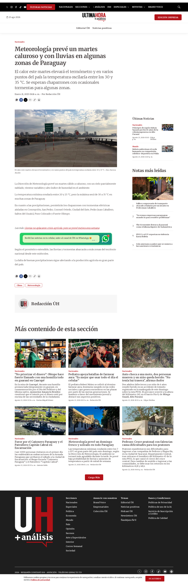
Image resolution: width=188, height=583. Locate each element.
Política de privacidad (40, 580)
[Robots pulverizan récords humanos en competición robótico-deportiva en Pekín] (167, 149)
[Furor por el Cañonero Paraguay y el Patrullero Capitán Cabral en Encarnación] (40, 420)
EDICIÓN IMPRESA (168, 17)
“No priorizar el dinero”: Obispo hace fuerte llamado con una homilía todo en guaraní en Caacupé (39, 377)
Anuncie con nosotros (105, 498)
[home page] (94, 17)
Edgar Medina (153, 138)
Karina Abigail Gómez (44, 400)
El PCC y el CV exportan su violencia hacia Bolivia (152, 235)
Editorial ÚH (83, 28)
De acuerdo (155, 579)
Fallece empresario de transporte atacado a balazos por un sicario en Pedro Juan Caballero (152, 205)
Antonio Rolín (42, 465)
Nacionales (20, 42)
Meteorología (33, 285)
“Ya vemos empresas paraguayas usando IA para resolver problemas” (153, 216)
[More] (89, 7)
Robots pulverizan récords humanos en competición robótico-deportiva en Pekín (145, 151)
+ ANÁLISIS (99, 7)
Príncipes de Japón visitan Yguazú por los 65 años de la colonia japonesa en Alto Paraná (145, 131)
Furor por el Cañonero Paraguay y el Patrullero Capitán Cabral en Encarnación (39, 445)
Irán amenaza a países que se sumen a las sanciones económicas (154, 245)
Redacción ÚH (45, 303)
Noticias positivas (102, 28)
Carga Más (94, 477)
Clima (19, 285)
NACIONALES (66, 7)
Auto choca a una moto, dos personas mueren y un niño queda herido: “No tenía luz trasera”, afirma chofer (146, 377)
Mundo (135, 146)
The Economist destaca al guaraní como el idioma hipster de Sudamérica (154, 226)
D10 (109, 7)
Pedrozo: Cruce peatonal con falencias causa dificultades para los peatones (147, 443)
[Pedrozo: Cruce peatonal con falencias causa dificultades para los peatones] (147, 420)
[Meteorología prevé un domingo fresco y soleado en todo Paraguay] (94, 420)
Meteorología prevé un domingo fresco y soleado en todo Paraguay (91, 443)
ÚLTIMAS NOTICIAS (41, 7)
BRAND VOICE (155, 7)
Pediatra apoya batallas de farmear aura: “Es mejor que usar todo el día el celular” (93, 377)
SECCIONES (81, 7)
